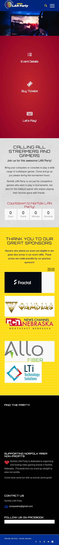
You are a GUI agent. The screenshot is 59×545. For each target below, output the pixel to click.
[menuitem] (44, 5)
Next (53, 269)
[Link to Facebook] (36, 541)
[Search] (44, 5)
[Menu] (51, 5)
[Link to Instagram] (44, 541)
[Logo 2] (24, 5)
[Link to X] (40, 541)
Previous (49, 269)
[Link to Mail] (48, 541)
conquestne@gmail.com (21, 506)
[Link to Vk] (52, 541)
